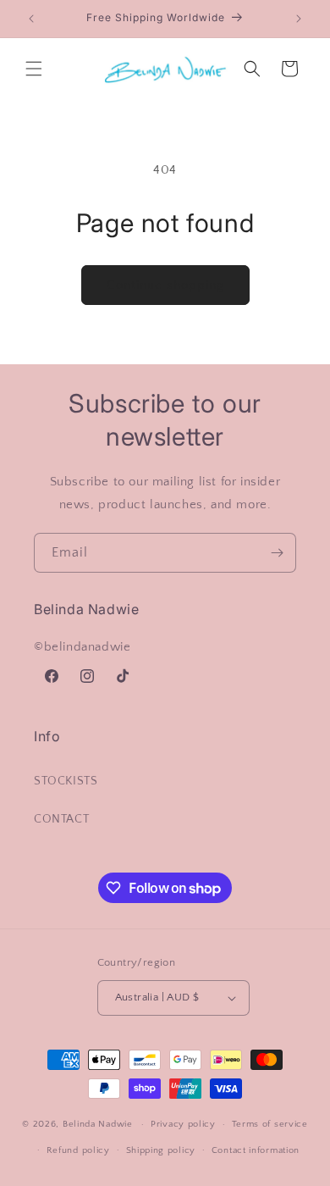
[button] (33, 68)
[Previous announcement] (31, 18)
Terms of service (270, 1124)
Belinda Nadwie (98, 1124)
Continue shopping (165, 285)
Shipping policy (161, 1150)
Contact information (256, 1150)
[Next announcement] (298, 18)
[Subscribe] (276, 553)
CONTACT (61, 819)
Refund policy (78, 1150)
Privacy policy (183, 1124)
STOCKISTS (65, 781)
